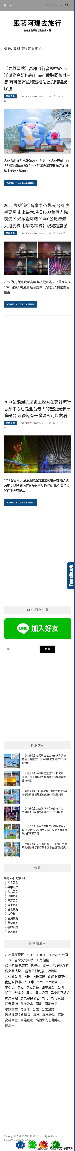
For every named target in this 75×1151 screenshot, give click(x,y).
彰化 (45, 998)
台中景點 (13, 887)
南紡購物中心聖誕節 (19, 982)
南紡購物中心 (57, 976)
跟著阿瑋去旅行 (37, 23)
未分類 (11, 913)
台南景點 (13, 896)
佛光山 (35, 965)
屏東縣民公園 (30, 998)
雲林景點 (13, 927)
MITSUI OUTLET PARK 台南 (47, 955)
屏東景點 (13, 905)
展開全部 (9, 878)
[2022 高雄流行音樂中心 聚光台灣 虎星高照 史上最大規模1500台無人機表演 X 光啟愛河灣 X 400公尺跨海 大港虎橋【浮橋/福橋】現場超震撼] (37, 257)
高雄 (61, 1014)
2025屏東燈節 (14, 955)
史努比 (10, 987)
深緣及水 (26, 1003)
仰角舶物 (42, 960)
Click (71, 575)
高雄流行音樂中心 (48, 1020)
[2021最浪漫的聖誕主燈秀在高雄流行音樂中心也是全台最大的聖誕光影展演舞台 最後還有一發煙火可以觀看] (37, 454)
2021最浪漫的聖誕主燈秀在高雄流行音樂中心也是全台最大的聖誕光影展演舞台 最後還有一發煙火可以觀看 (37, 409)
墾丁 (8, 993)
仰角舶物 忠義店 (16, 965)
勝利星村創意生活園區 (41, 971)
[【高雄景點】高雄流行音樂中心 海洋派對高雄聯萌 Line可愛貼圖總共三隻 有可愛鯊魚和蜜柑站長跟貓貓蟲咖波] (37, 130)
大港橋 (19, 993)
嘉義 (20, 987)
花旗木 (25, 1009)
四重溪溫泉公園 (53, 987)
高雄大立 (11, 1020)
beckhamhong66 (32, 96)
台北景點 (13, 891)
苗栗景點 (13, 922)
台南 (39, 982)
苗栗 (36, 1009)
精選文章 (11, 1009)
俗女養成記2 (14, 971)
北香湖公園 (13, 976)
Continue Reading (20, 183)
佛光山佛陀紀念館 (56, 965)
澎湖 (39, 1003)
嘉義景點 (13, 900)
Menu (12, 5)
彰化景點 (13, 909)
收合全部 (21, 878)
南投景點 (13, 882)
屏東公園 (41, 993)
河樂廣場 (11, 1003)
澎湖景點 (13, 918)
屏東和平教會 (60, 993)
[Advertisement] (37, 360)
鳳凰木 (10, 1025)
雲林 (36, 1014)
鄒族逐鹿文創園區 (18, 1014)
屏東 (29, 993)
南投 (27, 976)
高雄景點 (10, 96)
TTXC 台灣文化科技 (19, 960)
